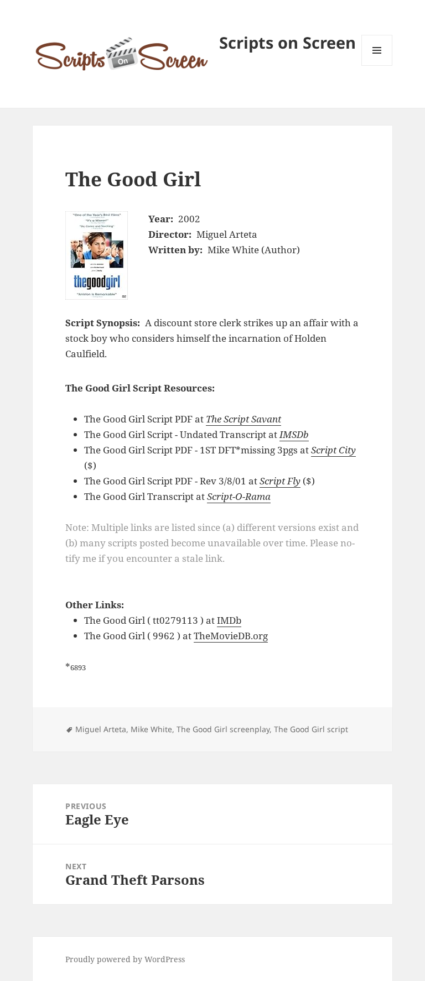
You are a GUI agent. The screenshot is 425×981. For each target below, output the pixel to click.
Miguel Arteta (100, 729)
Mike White (151, 729)
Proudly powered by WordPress (125, 959)
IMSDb (294, 434)
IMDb (229, 620)
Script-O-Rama (239, 496)
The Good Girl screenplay (223, 729)
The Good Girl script (311, 729)
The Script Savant (243, 419)
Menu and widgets (377, 65)
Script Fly (280, 480)
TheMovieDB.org (231, 635)
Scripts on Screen (287, 42)
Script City (333, 449)
